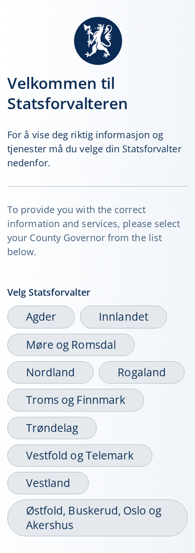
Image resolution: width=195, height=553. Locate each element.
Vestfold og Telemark (80, 455)
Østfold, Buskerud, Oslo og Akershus (93, 517)
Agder (41, 316)
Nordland (50, 372)
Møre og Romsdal (71, 344)
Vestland (48, 483)
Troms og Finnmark (75, 399)
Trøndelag (52, 427)
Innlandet (123, 316)
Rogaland (141, 372)
